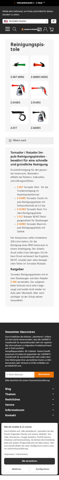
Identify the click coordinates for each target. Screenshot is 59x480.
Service (9, 404)
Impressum (9, 454)
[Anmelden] (45, 29)
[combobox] (25, 21)
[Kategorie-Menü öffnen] (7, 29)
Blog (8, 389)
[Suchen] (14, 29)
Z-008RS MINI (39, 77)
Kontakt (10, 415)
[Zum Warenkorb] (51, 29)
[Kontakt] (39, 29)
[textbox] (25, 21)
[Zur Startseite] (29, 29)
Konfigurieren (42, 469)
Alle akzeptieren (29, 461)
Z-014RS (36, 102)
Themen (10, 394)
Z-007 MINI (17, 77)
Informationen (14, 410)
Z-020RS (36, 128)
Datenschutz (22, 454)
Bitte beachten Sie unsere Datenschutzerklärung (27, 380)
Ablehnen (16, 469)
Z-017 (13, 128)
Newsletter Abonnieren (20, 332)
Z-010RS (15, 102)
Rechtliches (12, 399)
